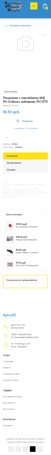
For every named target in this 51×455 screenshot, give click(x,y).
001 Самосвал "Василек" (27, 227)
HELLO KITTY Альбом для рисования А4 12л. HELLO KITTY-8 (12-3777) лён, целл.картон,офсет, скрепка (30, 265)
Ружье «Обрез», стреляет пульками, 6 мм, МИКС (27, 253)
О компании (8, 361)
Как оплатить (9, 403)
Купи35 (9, 315)
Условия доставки (11, 374)
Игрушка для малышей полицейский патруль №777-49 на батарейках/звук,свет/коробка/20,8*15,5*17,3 (29, 240)
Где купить (7, 425)
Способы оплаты (10, 380)
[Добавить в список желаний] (44, 35)
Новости (7, 368)
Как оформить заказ (12, 397)
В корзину (27, 121)
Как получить (9, 409)
